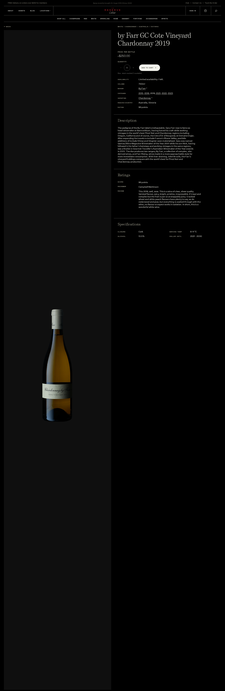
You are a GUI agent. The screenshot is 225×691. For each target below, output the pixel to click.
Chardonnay (131, 26)
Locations (44, 10)
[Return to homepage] (112, 11)
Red (85, 18)
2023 (170, 93)
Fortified (137, 18)
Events (22, 10)
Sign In (193, 10)
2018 (146, 93)
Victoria (155, 26)
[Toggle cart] (205, 10)
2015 (141, 93)
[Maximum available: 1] (133, 68)
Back (8, 26)
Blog (32, 10)
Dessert (125, 18)
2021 (158, 93)
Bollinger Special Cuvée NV (122, 3)
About (10, 10)
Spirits (164, 18)
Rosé (116, 18)
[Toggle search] (216, 11)
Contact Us (197, 3)
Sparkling (105, 18)
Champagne (75, 18)
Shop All (61, 18)
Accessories (152, 18)
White (93, 18)
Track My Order (211, 3)
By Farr (142, 88)
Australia (143, 26)
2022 (164, 93)
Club (187, 3)
